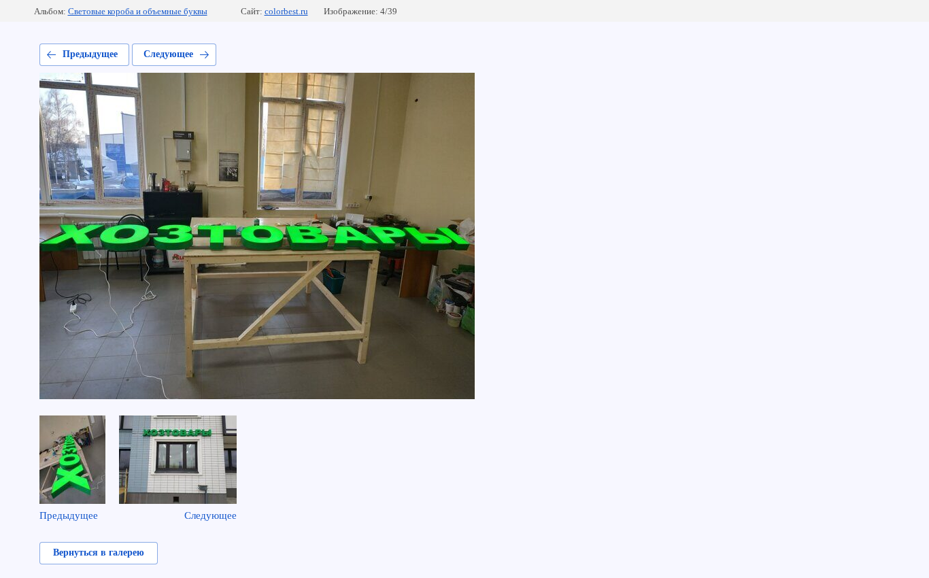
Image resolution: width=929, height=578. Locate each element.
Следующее (168, 54)
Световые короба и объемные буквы (137, 11)
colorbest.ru (286, 11)
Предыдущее (90, 54)
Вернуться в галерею (98, 552)
